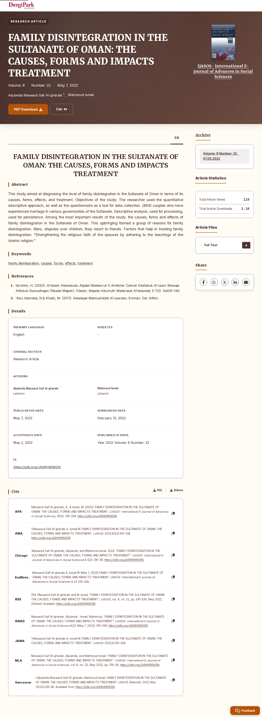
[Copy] (173, 514)
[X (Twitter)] (224, 282)
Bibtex (178, 490)
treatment (85, 263)
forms (58, 263)
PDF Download (25, 109)
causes (46, 263)
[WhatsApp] (214, 282)
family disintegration (23, 263)
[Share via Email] (246, 282)
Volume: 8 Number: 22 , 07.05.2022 (221, 156)
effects (70, 263)
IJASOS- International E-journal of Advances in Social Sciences (223, 71)
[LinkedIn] (235, 282)
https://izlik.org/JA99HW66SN (37, 467)
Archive (202, 135)
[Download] (246, 245)
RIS (159, 490)
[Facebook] (203, 282)
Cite (59, 109)
